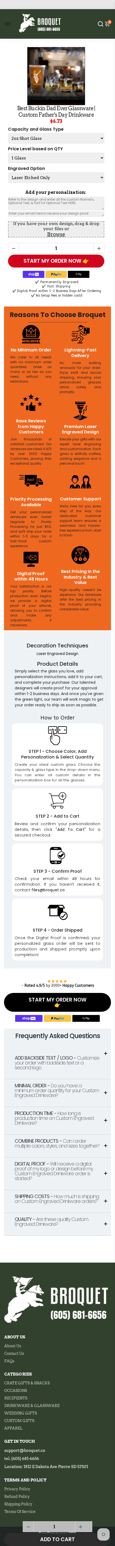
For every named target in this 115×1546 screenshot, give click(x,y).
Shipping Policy (18, 1504)
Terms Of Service (20, 1511)
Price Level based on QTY (35, 149)
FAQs (9, 1361)
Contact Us (14, 1353)
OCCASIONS (15, 1390)
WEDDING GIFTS (20, 1413)
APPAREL (13, 1428)
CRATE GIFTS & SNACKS (27, 1383)
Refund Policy (17, 1496)
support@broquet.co (24, 1450)
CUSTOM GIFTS (19, 1421)
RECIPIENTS (15, 1398)
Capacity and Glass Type (36, 129)
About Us (12, 1346)
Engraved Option (26, 169)
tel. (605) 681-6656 (21, 1458)
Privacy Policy (17, 1489)
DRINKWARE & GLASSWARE (32, 1405)
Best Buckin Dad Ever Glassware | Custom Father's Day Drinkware (56, 111)
